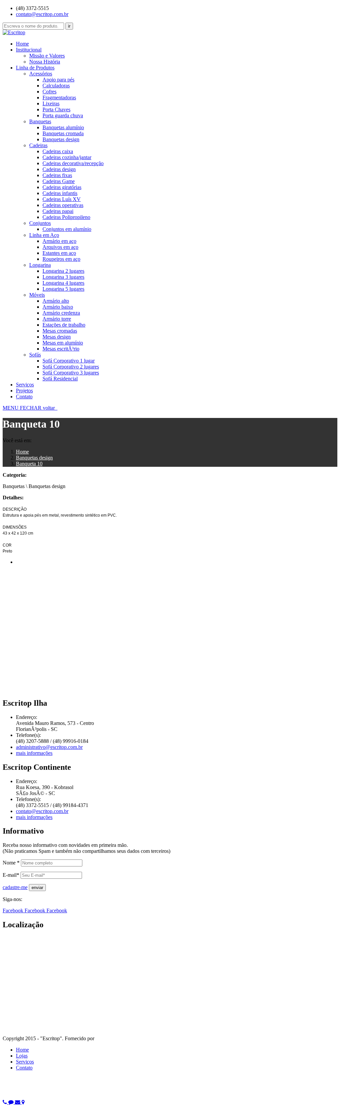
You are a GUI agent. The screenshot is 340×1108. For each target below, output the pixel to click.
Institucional (29, 49)
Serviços (25, 384)
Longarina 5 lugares (63, 289)
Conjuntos (40, 223)
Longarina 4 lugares (63, 283)
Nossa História (44, 61)
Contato (24, 396)
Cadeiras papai (57, 211)
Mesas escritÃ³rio (60, 349)
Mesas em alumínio (62, 343)
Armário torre (56, 319)
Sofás (35, 354)
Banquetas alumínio (63, 127)
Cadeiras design (59, 169)
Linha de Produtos (35, 67)
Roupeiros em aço (61, 259)
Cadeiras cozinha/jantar (66, 157)
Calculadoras (56, 85)
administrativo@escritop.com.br (49, 747)
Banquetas (40, 121)
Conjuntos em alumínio (66, 229)
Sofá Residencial (60, 378)
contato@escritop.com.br (42, 14)
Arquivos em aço (60, 247)
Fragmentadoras (59, 97)
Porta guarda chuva (62, 115)
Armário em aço (59, 241)
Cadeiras (38, 145)
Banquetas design (60, 139)
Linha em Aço (44, 235)
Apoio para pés (58, 79)
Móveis (37, 295)
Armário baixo (57, 307)
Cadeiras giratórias (61, 187)
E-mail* (11, 875)
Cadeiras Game (58, 181)
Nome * (11, 862)
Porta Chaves (56, 109)
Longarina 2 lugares (63, 271)
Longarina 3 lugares (63, 277)
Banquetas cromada (63, 133)
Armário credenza (61, 313)
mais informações (34, 753)
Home (22, 44)
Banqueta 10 (29, 463)
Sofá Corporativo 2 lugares (70, 366)
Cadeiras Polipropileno (66, 217)
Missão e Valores (47, 55)
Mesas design (56, 337)
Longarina (40, 265)
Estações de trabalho (63, 325)
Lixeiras (50, 103)
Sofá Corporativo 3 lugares (70, 372)
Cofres (49, 91)
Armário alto (55, 301)
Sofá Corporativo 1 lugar (68, 360)
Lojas (22, 1055)
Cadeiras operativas (62, 205)
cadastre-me (15, 887)
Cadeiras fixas (57, 175)
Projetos (24, 390)
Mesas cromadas (59, 331)
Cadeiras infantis (59, 193)
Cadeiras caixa (57, 151)
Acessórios (40, 73)
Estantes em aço (59, 253)
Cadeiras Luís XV (61, 199)
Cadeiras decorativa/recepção (73, 163)
